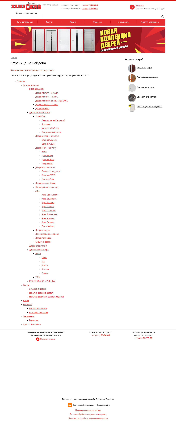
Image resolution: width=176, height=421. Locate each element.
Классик (45, 269)
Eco (43, 261)
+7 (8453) (90, 5)
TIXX (37, 277)
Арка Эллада (48, 222)
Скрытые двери (43, 242)
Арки (37, 191)
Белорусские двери (51, 171)
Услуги (26, 285)
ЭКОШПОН (40, 116)
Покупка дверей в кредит (41, 293)
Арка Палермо (49, 210)
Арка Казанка (48, 203)
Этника (45, 273)
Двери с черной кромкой (53, 120)
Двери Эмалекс (49, 140)
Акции (26, 301)
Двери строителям (38, 246)
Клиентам (27, 305)
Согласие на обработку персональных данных (88, 418)
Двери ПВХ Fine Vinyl (45, 148)
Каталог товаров (31, 85)
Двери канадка (42, 230)
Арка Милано (48, 207)
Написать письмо (47, 339)
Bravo (44, 152)
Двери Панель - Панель (46, 105)
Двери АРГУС (48, 175)
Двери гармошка (43, 238)
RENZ (38, 253)
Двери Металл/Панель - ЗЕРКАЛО (51, 101)
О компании (28, 316)
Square (45, 265)
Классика (46, 124)
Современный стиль (51, 132)
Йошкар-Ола (48, 179)
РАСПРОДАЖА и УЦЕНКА (42, 281)
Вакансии (33, 320)
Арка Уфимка (48, 218)
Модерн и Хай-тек (50, 128)
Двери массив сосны (45, 167)
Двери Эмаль (48, 144)
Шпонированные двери (46, 187)
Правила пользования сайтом (88, 410)
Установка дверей (38, 289)
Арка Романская (49, 214)
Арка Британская (50, 195)
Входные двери (36, 89)
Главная (14, 58)
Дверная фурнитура (39, 250)
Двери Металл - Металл (46, 93)
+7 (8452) (143, 338)
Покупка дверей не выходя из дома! (46, 297)
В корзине (140, 6)
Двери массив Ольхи (45, 183)
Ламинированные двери (47, 234)
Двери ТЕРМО (42, 108)
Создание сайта (103, 405)
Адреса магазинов (32, 324)
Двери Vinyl (47, 155)
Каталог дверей (134, 59)
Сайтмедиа (88, 405)
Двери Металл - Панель (46, 97)
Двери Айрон (48, 159)
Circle (44, 257)
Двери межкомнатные (39, 112)
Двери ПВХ (47, 163)
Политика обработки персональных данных (88, 414)
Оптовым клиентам (38, 312)
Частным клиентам (38, 308)
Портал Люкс (48, 226)
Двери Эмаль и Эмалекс (47, 136)
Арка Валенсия (49, 199)
